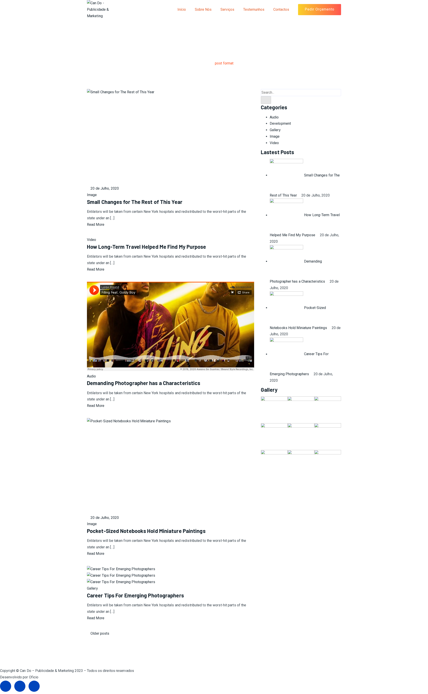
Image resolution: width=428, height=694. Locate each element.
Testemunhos (253, 9)
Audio (91, 376)
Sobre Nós (203, 9)
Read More (95, 224)
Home (199, 63)
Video (91, 240)
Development (280, 123)
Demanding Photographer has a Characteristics (143, 383)
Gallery (92, 588)
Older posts (99, 633)
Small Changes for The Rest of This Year (134, 202)
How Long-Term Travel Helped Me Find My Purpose (146, 246)
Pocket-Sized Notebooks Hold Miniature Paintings (146, 531)
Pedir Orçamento (319, 9)
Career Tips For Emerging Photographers (135, 595)
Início (181, 9)
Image (92, 195)
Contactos (281, 9)
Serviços (227, 9)
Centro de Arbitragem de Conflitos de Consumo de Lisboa (45, 662)
